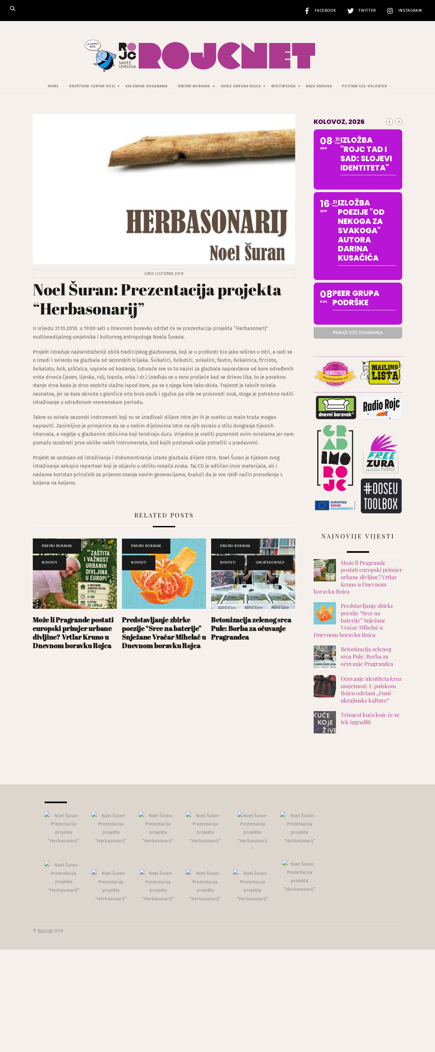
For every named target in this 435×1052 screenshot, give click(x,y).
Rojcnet (45, 930)
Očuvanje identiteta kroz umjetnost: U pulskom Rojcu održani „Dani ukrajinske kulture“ (371, 689)
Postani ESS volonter (364, 86)
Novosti (49, 562)
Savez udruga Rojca (241, 86)
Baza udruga (319, 86)
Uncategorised (270, 562)
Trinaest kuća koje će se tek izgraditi (370, 718)
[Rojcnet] (217, 63)
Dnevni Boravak (194, 86)
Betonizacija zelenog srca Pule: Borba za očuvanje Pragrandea (251, 628)
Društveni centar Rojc (92, 86)
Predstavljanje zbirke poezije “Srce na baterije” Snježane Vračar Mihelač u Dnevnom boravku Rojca (164, 632)
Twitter (366, 10)
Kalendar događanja (146, 86)
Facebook (324, 10)
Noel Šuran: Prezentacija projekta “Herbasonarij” (157, 298)
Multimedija (283, 86)
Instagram (409, 10)
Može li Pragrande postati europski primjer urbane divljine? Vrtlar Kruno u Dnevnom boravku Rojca (73, 632)
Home (53, 86)
